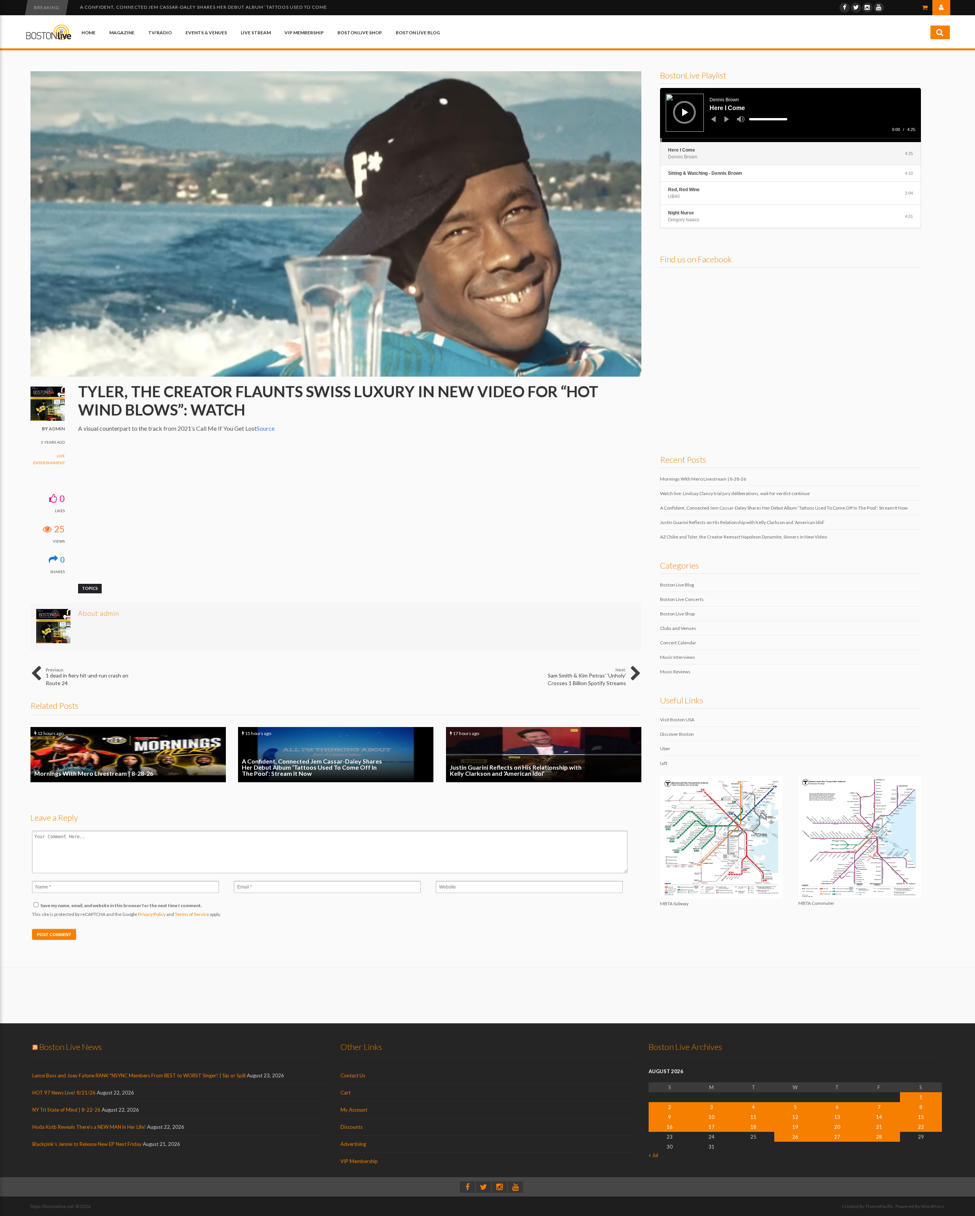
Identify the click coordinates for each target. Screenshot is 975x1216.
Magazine (121, 32)
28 (879, 1137)
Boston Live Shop (359, 32)
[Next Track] (726, 119)
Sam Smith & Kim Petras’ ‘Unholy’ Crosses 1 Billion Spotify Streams (587, 676)
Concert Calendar (678, 643)
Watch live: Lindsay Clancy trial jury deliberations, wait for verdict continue (735, 493)
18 (753, 1127)
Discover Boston (677, 734)
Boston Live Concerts (682, 599)
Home (89, 32)
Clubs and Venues (678, 628)
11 (753, 1117)
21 (879, 1127)
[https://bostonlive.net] (48, 39)
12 (795, 1117)
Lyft (663, 763)
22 (921, 1127)
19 (795, 1127)
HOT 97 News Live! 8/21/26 (64, 1093)
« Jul (653, 1155)
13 (837, 1117)
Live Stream (256, 32)
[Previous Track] (713, 119)
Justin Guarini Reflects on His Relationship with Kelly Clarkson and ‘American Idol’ (195, 7)
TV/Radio (160, 32)
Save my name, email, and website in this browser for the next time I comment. (121, 905)
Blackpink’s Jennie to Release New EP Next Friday (87, 1144)
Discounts (351, 1127)
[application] (790, 115)
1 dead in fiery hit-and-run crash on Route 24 (87, 676)
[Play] (685, 112)
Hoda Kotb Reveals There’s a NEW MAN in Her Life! (89, 1127)
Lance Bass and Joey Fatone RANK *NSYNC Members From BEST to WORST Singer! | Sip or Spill (139, 1075)
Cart (345, 1093)
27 (837, 1137)
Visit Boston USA (677, 719)
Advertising (353, 1144)
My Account (353, 1110)
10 (711, 1117)
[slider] (768, 119)
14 (879, 1117)
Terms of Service (192, 914)
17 (711, 1127)
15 (921, 1117)
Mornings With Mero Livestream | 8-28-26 (128, 754)
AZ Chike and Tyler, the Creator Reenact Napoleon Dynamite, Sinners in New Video (743, 537)
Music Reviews (675, 671)
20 (837, 1127)
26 (795, 1137)
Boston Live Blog (418, 32)
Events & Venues (206, 32)
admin (57, 428)
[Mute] (740, 119)
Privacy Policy (152, 914)
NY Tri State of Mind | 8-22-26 (66, 1110)
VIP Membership (304, 32)
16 (670, 1127)
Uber (665, 748)
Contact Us (352, 1075)
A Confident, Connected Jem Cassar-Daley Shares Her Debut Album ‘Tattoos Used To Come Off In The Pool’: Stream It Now (335, 754)
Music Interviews (677, 657)
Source (266, 428)
